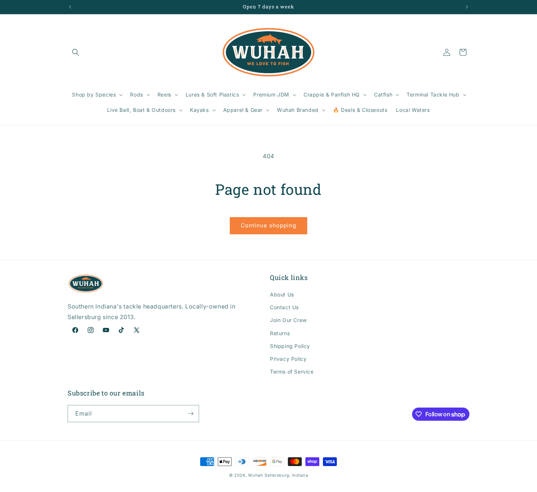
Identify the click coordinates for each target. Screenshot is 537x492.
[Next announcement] (467, 7)
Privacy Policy (288, 359)
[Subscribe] (191, 413)
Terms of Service (292, 371)
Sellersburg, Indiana (286, 475)
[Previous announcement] (70, 7)
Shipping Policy (290, 346)
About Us (282, 294)
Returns (280, 333)
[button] (76, 52)
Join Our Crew (288, 320)
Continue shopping (268, 225)
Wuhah (255, 475)
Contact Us (284, 307)
